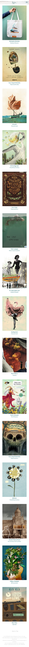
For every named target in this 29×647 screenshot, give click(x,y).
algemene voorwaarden (19, 643)
